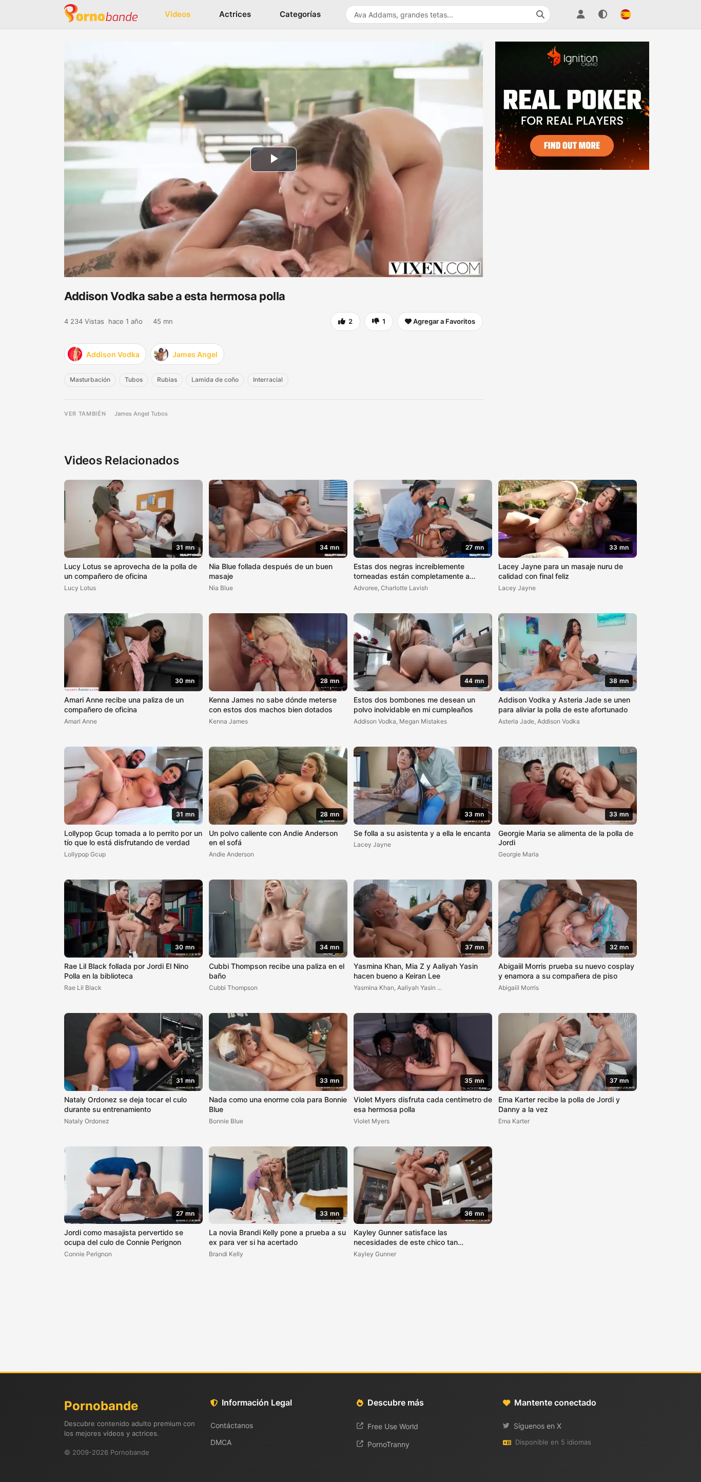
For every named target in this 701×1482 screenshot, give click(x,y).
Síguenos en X (537, 1425)
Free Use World (392, 1426)
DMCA (220, 1442)
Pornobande (105, 14)
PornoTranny (388, 1444)
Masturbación (90, 379)
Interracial (268, 379)
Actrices (235, 14)
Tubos (134, 379)
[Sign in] (580, 14)
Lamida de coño (215, 379)
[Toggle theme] (603, 14)
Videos (177, 14)
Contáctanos (231, 1425)
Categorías (300, 14)
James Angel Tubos (141, 413)
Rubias (167, 379)
